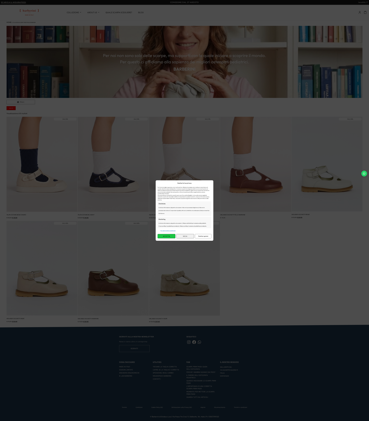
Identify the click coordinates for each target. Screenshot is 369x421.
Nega (185, 236)
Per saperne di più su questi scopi (167, 230)
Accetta (166, 236)
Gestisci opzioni (203, 236)
